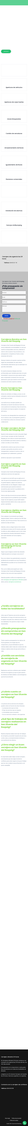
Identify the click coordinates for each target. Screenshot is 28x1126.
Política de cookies (14, 1120)
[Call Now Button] (25, 1123)
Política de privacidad (16, 1118)
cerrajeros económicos (15, 582)
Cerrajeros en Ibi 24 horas (14, 816)
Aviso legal (7, 1118)
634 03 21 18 (13, 262)
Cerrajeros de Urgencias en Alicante (13, 579)
